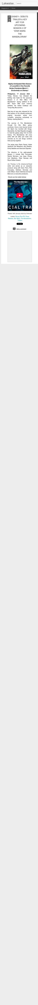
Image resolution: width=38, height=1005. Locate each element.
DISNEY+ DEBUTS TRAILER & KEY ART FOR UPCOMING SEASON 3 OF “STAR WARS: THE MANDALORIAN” (19, 26)
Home (13, 8)
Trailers (20, 220)
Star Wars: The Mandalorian (22, 218)
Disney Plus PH (20, 216)
